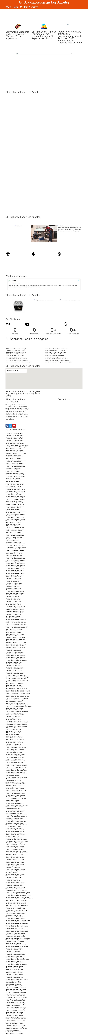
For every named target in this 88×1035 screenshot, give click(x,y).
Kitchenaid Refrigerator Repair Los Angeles (17, 721)
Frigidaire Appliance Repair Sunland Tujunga (17, 677)
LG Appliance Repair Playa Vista (14, 885)
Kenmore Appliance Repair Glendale (15, 609)
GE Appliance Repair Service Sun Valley (16, 903)
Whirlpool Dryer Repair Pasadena (14, 762)
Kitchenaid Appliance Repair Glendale (15, 606)
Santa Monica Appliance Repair (14, 813)
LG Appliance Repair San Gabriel (14, 617)
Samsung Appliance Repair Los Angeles (16, 769)
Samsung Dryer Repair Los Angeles (15, 714)
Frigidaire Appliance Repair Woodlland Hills (17, 680)
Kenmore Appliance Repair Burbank (15, 859)
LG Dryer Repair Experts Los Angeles (15, 700)
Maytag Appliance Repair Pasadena (15, 534)
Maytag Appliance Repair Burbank (14, 861)
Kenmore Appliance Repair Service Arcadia (17, 930)
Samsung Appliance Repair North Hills (15, 659)
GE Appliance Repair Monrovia (13, 741)
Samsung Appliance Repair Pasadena (15, 493)
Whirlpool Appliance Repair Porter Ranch (16, 624)
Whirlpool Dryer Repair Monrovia (14, 759)
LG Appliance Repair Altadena (13, 516)
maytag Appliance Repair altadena (14, 484)
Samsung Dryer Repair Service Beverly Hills (17, 910)
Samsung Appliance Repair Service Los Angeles (18, 894)
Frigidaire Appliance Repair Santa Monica (16, 777)
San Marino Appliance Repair (13, 718)
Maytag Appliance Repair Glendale (14, 608)
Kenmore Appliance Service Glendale (15, 637)
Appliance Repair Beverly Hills (13, 787)
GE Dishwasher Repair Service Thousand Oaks (18, 938)
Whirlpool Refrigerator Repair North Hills (16, 764)
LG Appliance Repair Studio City (14, 670)
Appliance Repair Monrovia (13, 775)
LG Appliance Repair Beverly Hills (14, 977)
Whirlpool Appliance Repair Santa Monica (16, 627)
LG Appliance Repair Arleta (13, 586)
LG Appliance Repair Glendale (13, 601)
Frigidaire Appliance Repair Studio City (16, 678)
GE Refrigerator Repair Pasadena (14, 969)
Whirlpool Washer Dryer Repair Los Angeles (17, 445)
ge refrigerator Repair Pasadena (14, 479)
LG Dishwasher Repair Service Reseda (15, 936)
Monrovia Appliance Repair (13, 792)
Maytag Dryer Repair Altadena (13, 507)
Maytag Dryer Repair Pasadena (14, 537)
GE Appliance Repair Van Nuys (13, 685)
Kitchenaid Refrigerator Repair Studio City (16, 724)
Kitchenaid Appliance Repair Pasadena (16, 460)
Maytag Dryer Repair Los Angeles (14, 713)
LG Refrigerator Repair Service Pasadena (16, 890)
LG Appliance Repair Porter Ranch (14, 652)
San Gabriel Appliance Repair (13, 616)
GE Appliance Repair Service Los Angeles (16, 900)
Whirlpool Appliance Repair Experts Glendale (17, 698)
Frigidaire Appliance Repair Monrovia (15, 810)
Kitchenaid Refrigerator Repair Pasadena (16, 726)
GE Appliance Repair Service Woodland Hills (17, 902)
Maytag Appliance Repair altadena (14, 506)
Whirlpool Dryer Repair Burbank (14, 530)
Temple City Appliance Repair (13, 1032)
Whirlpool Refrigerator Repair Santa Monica (17, 765)
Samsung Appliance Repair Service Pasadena (17, 897)
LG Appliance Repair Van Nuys (13, 915)
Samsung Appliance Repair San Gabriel (16, 619)
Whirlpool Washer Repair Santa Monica (16, 747)
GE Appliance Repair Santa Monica (15, 443)
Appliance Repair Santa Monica (14, 820)
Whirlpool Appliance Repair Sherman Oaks (16, 626)
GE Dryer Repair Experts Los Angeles (15, 703)
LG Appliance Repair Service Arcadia (15, 933)
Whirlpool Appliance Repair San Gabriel (16, 621)
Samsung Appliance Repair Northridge (15, 655)
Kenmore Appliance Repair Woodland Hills (16, 852)
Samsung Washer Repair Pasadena (14, 803)
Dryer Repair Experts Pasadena (14, 701)
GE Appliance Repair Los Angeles (23, 217)
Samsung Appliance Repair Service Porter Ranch (18, 895)
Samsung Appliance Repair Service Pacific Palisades (19, 898)
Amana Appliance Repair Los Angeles (15, 829)
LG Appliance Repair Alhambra (13, 455)
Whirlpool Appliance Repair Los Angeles (16, 622)
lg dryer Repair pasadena (12, 470)
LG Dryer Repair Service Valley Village (15, 908)
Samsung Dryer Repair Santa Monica (15, 754)
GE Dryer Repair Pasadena (12, 481)
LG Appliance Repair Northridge (14, 649)
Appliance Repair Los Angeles (13, 981)
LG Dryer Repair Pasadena (12, 728)
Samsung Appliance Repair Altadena (15, 517)
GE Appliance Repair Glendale (13, 603)
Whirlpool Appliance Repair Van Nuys (15, 917)
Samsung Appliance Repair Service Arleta (16, 921)
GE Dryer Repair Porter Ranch (13, 731)
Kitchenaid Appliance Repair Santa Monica (17, 841)
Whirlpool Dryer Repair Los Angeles (15, 757)
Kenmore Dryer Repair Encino (13, 943)
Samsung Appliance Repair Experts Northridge (18, 690)
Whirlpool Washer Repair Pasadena (15, 749)
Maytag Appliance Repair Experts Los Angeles (18, 693)
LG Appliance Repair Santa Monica (15, 433)
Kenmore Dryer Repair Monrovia (14, 736)
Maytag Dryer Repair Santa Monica (15, 751)
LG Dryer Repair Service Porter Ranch (15, 913)
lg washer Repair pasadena (13, 471)
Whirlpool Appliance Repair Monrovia (15, 793)
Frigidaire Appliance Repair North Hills (15, 675)
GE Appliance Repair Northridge (14, 682)
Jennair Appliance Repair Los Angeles (15, 999)
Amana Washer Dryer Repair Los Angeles (16, 447)
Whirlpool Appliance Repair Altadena (15, 514)
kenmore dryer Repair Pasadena (14, 501)
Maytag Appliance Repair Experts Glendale (17, 695)
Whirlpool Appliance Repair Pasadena (15, 466)
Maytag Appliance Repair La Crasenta (15, 847)
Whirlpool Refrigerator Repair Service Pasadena (18, 892)
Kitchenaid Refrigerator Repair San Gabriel (17, 723)
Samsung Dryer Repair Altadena (14, 571)
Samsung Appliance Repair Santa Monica (16, 770)
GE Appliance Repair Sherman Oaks (15, 686)
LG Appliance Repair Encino (13, 596)
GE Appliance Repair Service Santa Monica (17, 905)
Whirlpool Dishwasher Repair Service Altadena (18, 940)
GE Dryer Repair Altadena (12, 525)
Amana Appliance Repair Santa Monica (16, 798)
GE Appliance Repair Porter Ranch (14, 683)
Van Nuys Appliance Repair (13, 836)
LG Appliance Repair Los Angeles (14, 437)
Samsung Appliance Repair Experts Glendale (17, 696)
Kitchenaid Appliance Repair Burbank (15, 456)
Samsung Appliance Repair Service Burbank (17, 925)
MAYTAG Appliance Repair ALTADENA (15, 483)
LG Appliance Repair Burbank (13, 636)
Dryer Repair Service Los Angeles (14, 907)
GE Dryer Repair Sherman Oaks (14, 732)
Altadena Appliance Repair (12, 801)
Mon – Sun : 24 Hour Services (22, 6)
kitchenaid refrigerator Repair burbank (15, 504)
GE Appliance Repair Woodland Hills (15, 739)
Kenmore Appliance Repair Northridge (15, 647)
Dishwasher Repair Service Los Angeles (16, 935)
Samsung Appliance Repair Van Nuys (15, 918)
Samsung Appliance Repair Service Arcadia (17, 931)
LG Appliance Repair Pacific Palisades (15, 954)
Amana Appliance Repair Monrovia (14, 1023)
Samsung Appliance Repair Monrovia (15, 795)
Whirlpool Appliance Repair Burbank (15, 527)
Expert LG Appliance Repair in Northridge (16, 688)
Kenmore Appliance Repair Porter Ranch (16, 644)
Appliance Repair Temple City (13, 780)
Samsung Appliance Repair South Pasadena (17, 979)
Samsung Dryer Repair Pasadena (14, 494)
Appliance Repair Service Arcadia (14, 928)
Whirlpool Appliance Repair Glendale (15, 875)
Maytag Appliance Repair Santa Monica (16, 790)
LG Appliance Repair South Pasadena (15, 672)
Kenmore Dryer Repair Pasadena (14, 553)
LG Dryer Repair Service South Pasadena (16, 912)
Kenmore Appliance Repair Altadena (15, 465)
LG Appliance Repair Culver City (14, 438)
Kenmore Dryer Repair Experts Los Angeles (17, 705)
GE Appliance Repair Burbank (13, 604)
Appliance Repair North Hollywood (15, 782)
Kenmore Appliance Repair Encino (14, 854)
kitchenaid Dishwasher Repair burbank (15, 511)
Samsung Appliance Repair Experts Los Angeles (18, 691)
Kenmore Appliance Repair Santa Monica (16, 774)
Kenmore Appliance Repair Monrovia (15, 785)
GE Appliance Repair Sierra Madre (14, 742)
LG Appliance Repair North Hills (14, 662)
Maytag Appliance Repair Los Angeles (15, 844)
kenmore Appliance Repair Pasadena (15, 498)
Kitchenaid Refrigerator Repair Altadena (16, 547)
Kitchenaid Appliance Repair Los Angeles (16, 839)
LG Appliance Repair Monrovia (13, 744)
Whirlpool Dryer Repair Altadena (14, 562)
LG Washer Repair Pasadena (13, 808)
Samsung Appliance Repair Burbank (15, 591)
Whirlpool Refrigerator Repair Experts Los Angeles (19, 706)
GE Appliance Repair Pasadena (14, 458)
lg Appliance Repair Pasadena (13, 486)
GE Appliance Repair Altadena (13, 512)
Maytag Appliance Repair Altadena (15, 463)
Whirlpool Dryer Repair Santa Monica (15, 760)
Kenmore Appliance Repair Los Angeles (16, 453)
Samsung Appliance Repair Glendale (15, 831)
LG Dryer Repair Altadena (12, 540)
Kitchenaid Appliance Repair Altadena (15, 544)
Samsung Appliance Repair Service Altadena (17, 923)
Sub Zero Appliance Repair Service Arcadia (17, 926)
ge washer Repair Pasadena (13, 478)
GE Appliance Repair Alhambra (13, 448)
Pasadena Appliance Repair (13, 800)
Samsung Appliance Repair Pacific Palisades (17, 946)
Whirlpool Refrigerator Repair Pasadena (16, 767)
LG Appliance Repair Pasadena (13, 442)
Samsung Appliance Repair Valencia (15, 963)
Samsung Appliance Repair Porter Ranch (16, 660)
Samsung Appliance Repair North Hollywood (17, 959)
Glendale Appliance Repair (12, 872)
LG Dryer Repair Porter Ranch (13, 729)
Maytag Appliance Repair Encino (14, 828)
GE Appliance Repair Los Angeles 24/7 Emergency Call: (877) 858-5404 (23, 393)
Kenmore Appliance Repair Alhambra (15, 451)
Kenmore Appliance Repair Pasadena (15, 645)
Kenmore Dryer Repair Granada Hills (15, 941)
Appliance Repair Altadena (12, 509)
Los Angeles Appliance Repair (13, 826)
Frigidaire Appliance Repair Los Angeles (16, 992)
